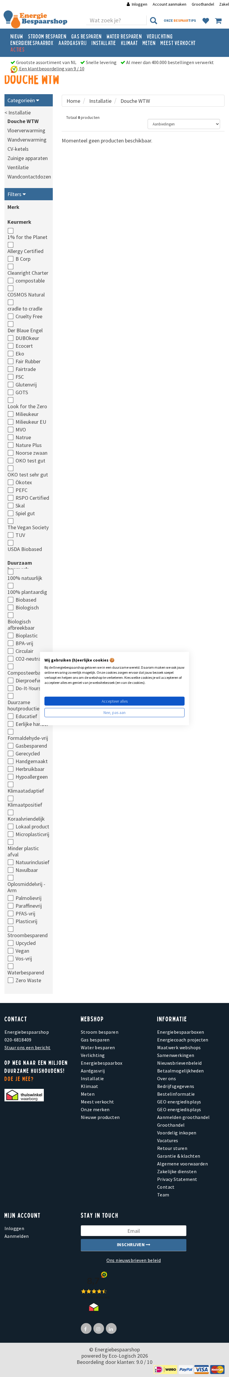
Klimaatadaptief (25, 791)
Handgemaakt (32, 761)
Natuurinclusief (32, 862)
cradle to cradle (24, 308)
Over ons (166, 1078)
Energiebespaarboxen (180, 1032)
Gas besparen (86, 36)
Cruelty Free (29, 316)
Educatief (26, 716)
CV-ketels (18, 148)
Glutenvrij (26, 384)
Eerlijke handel (32, 724)
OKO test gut (30, 460)
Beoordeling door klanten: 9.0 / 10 (114, 1362)
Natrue (23, 437)
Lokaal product (32, 826)
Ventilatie (18, 167)
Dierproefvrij (29, 680)
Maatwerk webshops (179, 1047)
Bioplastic (27, 635)
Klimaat (129, 42)
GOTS (22, 392)
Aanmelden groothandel (183, 1117)
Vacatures (167, 1140)
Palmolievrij (28, 898)
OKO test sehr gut (27, 474)
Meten (149, 42)
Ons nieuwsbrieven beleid (133, 1260)
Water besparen (124, 36)
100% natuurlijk (24, 578)
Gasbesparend (31, 746)
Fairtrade (26, 369)
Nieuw (16, 36)
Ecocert (24, 346)
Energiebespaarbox (32, 42)
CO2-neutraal (30, 659)
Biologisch (27, 607)
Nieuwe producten (100, 1117)
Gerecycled (28, 753)
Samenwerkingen (175, 1055)
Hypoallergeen (32, 777)
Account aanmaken (170, 4)
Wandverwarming (27, 139)
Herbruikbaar (30, 769)
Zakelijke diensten (176, 1171)
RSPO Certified (32, 498)
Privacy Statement (177, 1179)
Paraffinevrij (29, 906)
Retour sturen (172, 1148)
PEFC (21, 490)
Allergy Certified (25, 251)
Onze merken (95, 1109)
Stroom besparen (47, 36)
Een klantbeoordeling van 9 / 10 (51, 69)
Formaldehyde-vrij (27, 738)
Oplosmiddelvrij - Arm (26, 887)
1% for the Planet (27, 237)
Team (163, 1195)
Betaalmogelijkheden (180, 1071)
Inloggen (139, 4)
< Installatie (17, 112)
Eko (20, 353)
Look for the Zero (27, 406)
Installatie (104, 42)
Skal (20, 505)
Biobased (26, 600)
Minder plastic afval (23, 851)
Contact (166, 1187)
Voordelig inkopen (176, 1133)
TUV (20, 535)
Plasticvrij (26, 921)
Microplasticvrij (32, 834)
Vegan (22, 951)
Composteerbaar (26, 673)
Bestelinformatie (176, 1094)
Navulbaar (27, 870)
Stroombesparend (27, 935)
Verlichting (160, 36)
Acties (17, 49)
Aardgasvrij (72, 42)
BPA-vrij (24, 643)
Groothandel (203, 4)
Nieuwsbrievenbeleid (179, 1063)
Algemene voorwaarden (182, 1164)
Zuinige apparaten (27, 158)
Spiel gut (25, 513)
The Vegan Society (28, 527)
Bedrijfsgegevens (175, 1086)
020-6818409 (17, 1040)
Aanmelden (16, 1236)
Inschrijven (131, 1244)
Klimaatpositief (24, 805)
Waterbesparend (25, 972)
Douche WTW (23, 121)
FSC (20, 377)
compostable (30, 280)
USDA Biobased (24, 549)
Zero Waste (28, 980)
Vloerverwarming (26, 130)
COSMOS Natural (26, 294)
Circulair (24, 651)
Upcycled (26, 943)
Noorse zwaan (31, 453)
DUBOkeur (27, 338)
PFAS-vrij (25, 913)
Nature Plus (29, 445)
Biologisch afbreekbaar (21, 624)
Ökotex (24, 482)
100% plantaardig (27, 592)
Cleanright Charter (27, 273)
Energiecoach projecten (182, 1040)
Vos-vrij (24, 958)
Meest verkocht (178, 42)
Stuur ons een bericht (27, 1047)
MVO (21, 429)
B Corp (23, 259)
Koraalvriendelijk (26, 819)
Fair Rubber (28, 361)
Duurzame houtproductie (23, 705)
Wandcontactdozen (29, 176)
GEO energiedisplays (179, 1102)
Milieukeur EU (31, 422)
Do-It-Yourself (31, 688)
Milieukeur (27, 414)
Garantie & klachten (178, 1156)
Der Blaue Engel (25, 330)
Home (73, 100)
